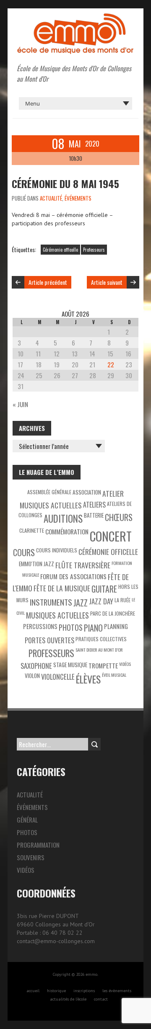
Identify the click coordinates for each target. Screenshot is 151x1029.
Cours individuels (56, 550)
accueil (32, 990)
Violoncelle (58, 676)
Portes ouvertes (49, 640)
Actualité (51, 198)
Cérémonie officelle (60, 249)
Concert (111, 536)
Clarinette (31, 530)
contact (101, 999)
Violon (32, 675)
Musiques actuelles (57, 615)
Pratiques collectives (101, 639)
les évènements (116, 990)
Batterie (94, 515)
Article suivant (106, 282)
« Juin (20, 404)
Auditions (63, 518)
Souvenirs (30, 857)
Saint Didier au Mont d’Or (99, 649)
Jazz (80, 602)
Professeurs (94, 249)
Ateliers (94, 505)
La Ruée (122, 600)
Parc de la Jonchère (112, 613)
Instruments (51, 602)
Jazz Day (101, 601)
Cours (24, 552)
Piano (93, 628)
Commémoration (67, 531)
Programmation (38, 844)
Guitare (104, 589)
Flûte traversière (82, 565)
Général (27, 819)
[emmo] (75, 17)
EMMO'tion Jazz (36, 564)
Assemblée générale (49, 492)
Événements (78, 198)
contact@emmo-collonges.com (56, 941)
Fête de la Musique (62, 588)
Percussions (40, 626)
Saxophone (36, 665)
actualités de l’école (68, 999)
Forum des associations (73, 576)
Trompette (103, 665)
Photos (71, 627)
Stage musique (70, 664)
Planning (116, 626)
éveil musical (114, 674)
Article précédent (48, 282)
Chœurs (119, 517)
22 (110, 364)
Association (87, 492)
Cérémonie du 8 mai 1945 (65, 183)
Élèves (88, 679)
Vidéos (125, 663)
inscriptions (84, 990)
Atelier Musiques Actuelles (72, 499)
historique (56, 990)
